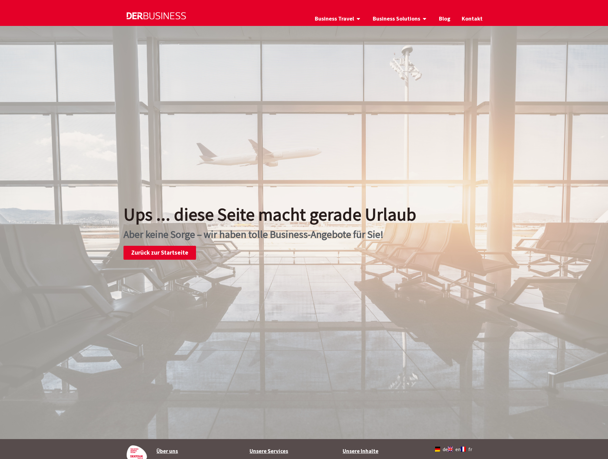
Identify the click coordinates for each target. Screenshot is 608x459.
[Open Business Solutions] (425, 18)
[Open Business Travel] (358, 18)
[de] (439, 449)
